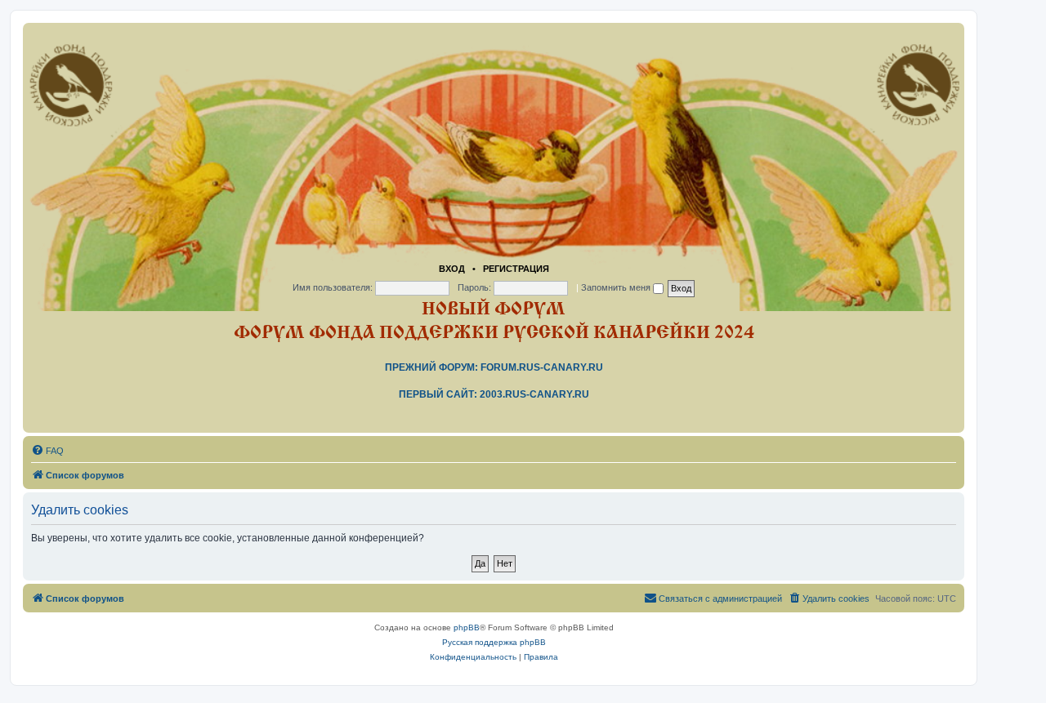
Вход (452, 269)
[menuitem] (47, 451)
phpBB (467, 627)
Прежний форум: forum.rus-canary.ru (494, 367)
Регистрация (516, 269)
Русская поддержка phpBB (494, 642)
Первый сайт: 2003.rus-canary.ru (494, 394)
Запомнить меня (617, 287)
